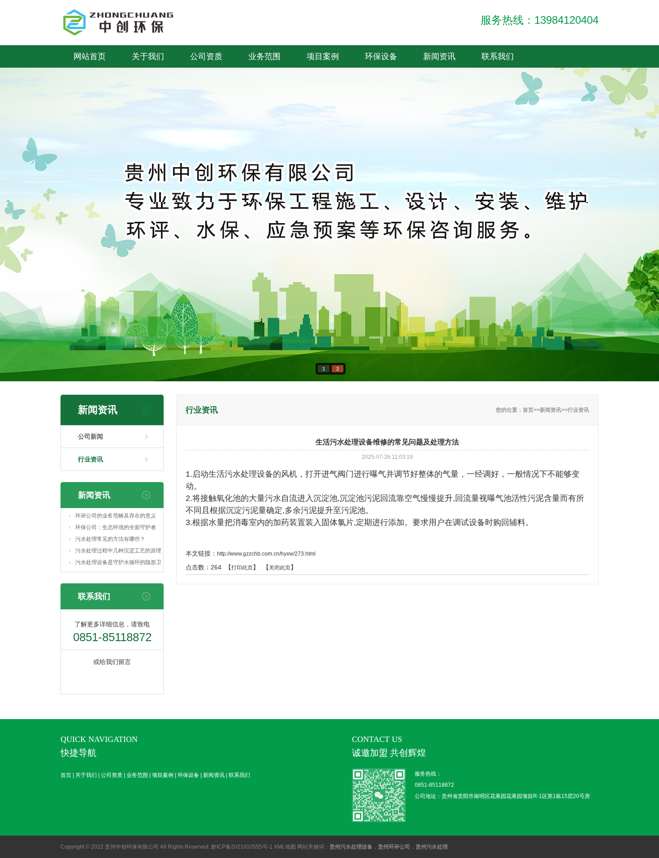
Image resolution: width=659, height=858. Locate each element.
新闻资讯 (224, 33)
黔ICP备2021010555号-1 (242, 847)
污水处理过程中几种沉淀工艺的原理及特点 (118, 552)
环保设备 (515, 11)
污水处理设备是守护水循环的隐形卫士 (118, 563)
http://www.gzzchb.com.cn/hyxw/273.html (266, 554)
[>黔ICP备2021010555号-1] (128, 22)
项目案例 (457, 11)
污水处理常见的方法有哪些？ (110, 539)
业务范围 (399, 11)
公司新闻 (90, 436)
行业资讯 (90, 459)
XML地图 (285, 847)
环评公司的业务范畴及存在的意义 (115, 516)
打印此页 (242, 568)
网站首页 (90, 56)
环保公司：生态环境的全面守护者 (115, 527)
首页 (224, 11)
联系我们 (282, 33)
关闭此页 (279, 568)
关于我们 (282, 11)
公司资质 (341, 11)
